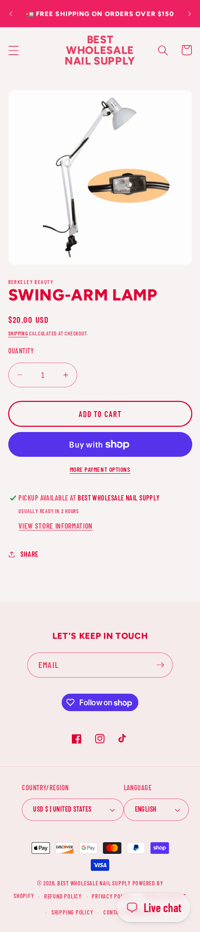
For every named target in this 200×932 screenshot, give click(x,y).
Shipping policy (72, 912)
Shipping (18, 333)
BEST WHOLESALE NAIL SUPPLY (95, 883)
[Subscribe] (160, 665)
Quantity (21, 351)
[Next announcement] (189, 13)
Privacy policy (112, 896)
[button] (13, 50)
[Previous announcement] (10, 13)
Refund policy (63, 896)
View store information (55, 525)
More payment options (100, 469)
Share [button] (29, 553)
